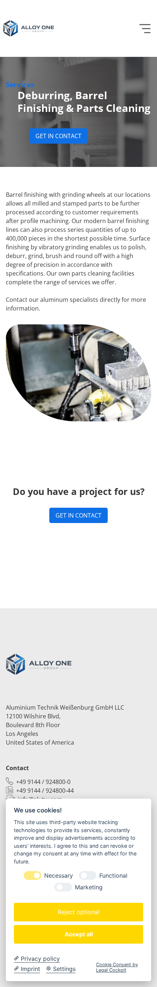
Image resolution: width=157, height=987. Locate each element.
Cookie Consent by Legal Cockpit (117, 967)
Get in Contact (58, 136)
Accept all (79, 934)
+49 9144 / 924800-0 (43, 782)
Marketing (89, 887)
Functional (113, 875)
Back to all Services (79, 577)
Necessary (58, 875)
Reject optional (78, 912)
